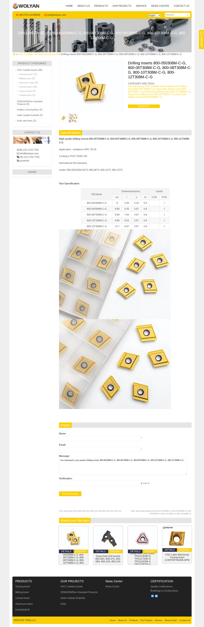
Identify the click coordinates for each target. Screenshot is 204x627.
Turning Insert (22, 586)
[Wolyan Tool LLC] (26, 8)
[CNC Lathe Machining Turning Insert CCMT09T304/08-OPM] (177, 547)
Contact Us (181, 6)
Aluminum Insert (24, 604)
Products (101, 6)
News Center (160, 6)
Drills (63, 604)
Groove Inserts (25, 91)
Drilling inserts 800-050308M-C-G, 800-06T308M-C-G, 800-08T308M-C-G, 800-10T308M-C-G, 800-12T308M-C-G (73, 559)
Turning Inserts (51, 54)
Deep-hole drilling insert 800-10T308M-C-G (167, 91)
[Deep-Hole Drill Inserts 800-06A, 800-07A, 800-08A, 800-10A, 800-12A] (108, 549)
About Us (83, 6)
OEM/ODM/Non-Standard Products (79, 592)
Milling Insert (22, 592)
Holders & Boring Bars (28, 109)
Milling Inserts (25, 78)
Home (69, 6)
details (66, 551)
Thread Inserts (25, 95)
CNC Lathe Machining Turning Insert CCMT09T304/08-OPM (177, 557)
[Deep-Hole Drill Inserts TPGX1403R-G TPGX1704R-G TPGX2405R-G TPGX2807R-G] (142, 549)
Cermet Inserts (25, 87)
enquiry (143, 106)
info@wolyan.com (56, 15)
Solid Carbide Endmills (28, 115)
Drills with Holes (25, 120)
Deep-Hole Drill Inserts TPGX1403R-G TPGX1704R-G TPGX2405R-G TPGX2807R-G (142, 558)
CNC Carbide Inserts (29, 54)
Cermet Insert (22, 598)
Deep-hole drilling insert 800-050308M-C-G (157, 95)
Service (141, 6)
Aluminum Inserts (26, 83)
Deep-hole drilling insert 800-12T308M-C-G (151, 94)
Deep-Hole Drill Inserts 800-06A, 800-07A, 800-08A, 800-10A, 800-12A (90, 511)
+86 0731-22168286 (29, 15)
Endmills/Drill (22, 609)
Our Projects (121, 6)
